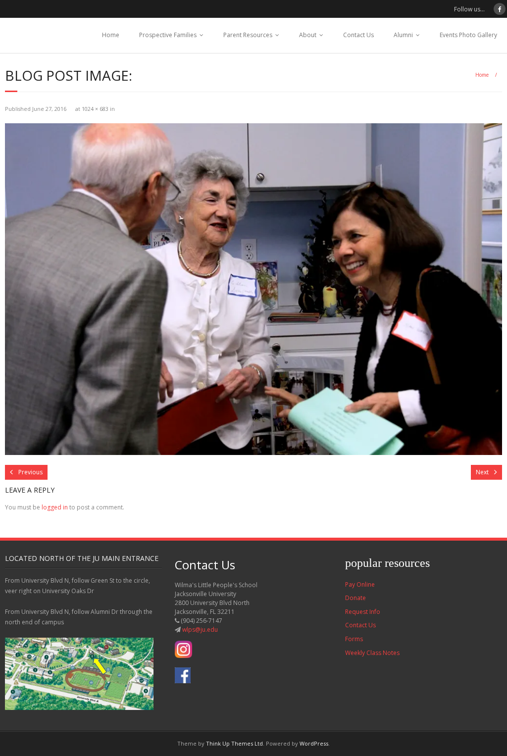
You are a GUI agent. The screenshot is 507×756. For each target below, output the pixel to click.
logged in (55, 507)
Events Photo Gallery (468, 35)
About (307, 35)
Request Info (362, 611)
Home (110, 35)
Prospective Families (168, 35)
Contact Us (358, 35)
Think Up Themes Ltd (234, 743)
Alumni (403, 35)
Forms (354, 639)
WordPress (314, 743)
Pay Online (360, 584)
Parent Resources (247, 35)
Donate (355, 598)
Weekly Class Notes (372, 653)
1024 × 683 (95, 108)
